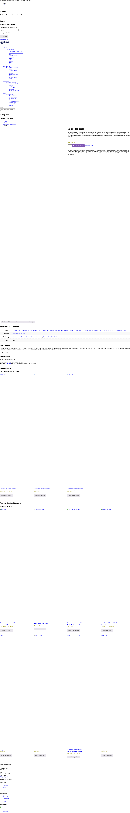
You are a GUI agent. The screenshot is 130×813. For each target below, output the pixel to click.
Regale (10, 54)
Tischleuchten (12, 102)
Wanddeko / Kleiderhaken (15, 83)
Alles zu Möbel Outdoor (12, 67)
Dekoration (11, 89)
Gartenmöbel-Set (13, 70)
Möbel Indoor (6, 122)
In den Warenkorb (78, 145)
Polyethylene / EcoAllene (19, 333)
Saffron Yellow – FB (110, 330)
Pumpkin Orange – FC (99, 330)
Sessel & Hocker (13, 55)
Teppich (11, 61)
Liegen (10, 71)
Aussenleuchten (13, 95)
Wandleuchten (12, 103)
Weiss (49, 337)
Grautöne (30, 337)
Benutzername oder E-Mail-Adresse (8, 27)
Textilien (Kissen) (13, 77)
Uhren (10, 86)
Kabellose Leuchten (14, 101)
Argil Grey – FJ (16, 330)
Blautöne (15, 337)
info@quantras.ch (4, 777)
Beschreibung (19, 322)
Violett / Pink (54, 337)
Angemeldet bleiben (6, 33)
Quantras (5, 121)
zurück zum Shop (89, 145)
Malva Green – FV (70, 330)
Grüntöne (35, 337)
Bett (10, 59)
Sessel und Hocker (13, 74)
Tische (10, 63)
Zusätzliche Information (8, 322)
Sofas (10, 58)
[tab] (8, 322)
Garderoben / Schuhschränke (16, 53)
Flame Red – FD (45, 330)
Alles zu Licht (9, 94)
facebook (5, 809)
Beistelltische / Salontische (15, 51)
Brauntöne (20, 337)
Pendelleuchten (12, 98)
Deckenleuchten (13, 97)
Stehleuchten (12, 99)
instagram (5, 811)
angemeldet (8, 363)
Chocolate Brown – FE (26, 330)
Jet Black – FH (53, 330)
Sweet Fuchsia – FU (121, 330)
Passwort (2, 30)
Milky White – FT (80, 330)
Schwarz (45, 337)
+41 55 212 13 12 (4, 776)
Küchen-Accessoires (14, 90)
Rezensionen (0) (30, 322)
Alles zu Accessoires (11, 82)
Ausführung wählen (6, 495)
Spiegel (11, 85)
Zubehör (11, 105)
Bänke (10, 69)
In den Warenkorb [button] (39, 629)
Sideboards (11, 57)
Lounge (11, 73)
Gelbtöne (25, 337)
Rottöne (40, 337)
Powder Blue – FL (89, 330)
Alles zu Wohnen (10, 49)
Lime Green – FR (61, 330)
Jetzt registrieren (4, 39)
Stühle (10, 62)
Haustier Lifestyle (13, 87)
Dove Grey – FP (36, 330)
